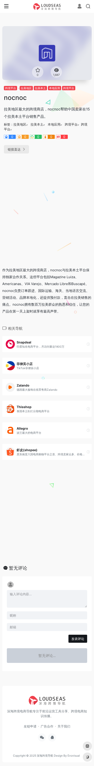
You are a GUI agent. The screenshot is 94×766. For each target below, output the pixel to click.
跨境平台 (10, 88)
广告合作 (47, 726)
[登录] (79, 6)
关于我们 (63, 726)
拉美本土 (40, 88)
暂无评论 (18, 568)
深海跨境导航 (45, 755)
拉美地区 (26, 88)
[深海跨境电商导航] (47, 6)
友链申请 (30, 726)
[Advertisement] (47, 208)
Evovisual (74, 755)
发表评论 (77, 639)
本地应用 (54, 88)
